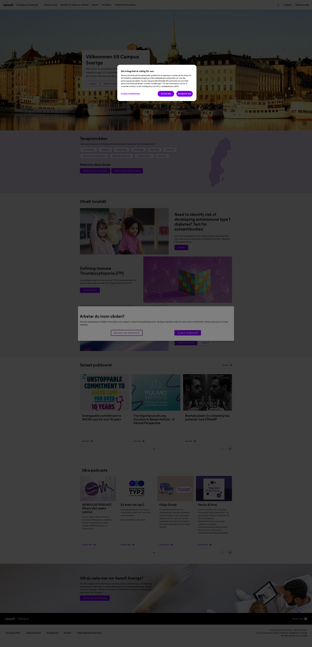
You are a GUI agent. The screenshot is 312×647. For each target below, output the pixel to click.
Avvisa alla (166, 94)
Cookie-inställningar (130, 94)
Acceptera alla (184, 94)
